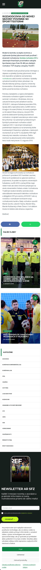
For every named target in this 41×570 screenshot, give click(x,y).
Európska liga (7, 370)
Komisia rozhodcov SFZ (28, 58)
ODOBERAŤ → (10, 519)
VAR (3, 422)
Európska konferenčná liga (11, 364)
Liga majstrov (7, 393)
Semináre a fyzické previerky (12, 405)
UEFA (3, 417)
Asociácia (5, 359)
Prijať (20, 549)
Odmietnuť (20, 555)
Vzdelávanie (6, 428)
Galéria (4, 382)
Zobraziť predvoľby (20, 560)
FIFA (3, 376)
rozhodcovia (7, 78)
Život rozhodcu (7, 446)
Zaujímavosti (6, 434)
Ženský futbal (7, 440)
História (5, 388)
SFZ (3, 411)
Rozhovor (5, 399)
